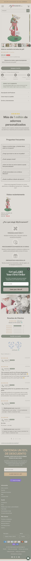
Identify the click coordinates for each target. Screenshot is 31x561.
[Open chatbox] (28, 558)
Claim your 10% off (16, 289)
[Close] (28, 269)
